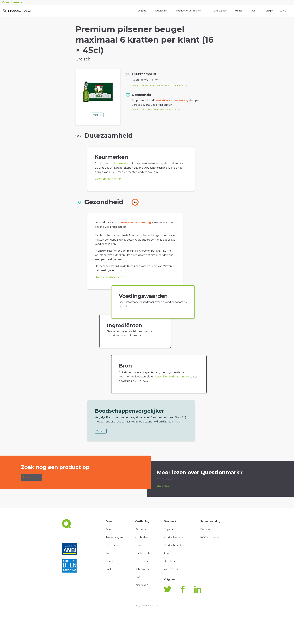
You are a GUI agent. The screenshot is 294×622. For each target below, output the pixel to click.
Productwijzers (173, 537)
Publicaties (141, 537)
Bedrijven (206, 529)
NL (284, 10)
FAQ (108, 569)
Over (253, 10)
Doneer (110, 561)
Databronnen (143, 569)
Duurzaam (161, 10)
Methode (140, 529)
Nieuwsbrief (113, 545)
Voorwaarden (172, 569)
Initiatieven (141, 585)
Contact (110, 553)
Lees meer (164, 485)
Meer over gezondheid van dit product (155, 109)
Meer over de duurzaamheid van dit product (159, 85)
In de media (142, 561)
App (166, 553)
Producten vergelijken (188, 10)
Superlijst (169, 529)
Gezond (142, 10)
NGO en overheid (211, 537)
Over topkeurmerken (108, 178)
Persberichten (143, 553)
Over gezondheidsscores (110, 277)
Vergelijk (97, 114)
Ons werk (219, 10)
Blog (268, 10)
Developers (171, 561)
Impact (238, 10)
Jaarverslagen (114, 537)
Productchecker (20, 10)
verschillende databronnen (172, 376)
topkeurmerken (120, 163)
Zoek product (31, 477)
